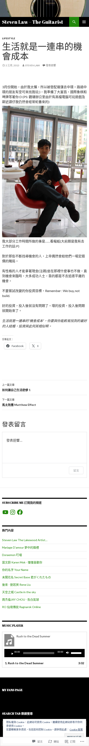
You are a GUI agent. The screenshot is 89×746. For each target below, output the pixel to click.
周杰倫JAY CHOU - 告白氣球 (20, 599)
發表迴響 (51, 65)
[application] (44, 653)
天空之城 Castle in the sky (19, 592)
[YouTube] (5, 512)
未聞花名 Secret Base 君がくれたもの (26, 577)
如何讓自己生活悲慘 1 (16, 387)
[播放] (11, 653)
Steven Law (32, 65)
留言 (76, 470)
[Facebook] (20, 512)
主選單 (84, 22)
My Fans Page (12, 690)
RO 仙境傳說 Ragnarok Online (21, 607)
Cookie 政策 (76, 729)
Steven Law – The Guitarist (32, 22)
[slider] (77, 652)
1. (24, 663)
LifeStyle (8, 38)
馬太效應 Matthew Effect (19, 402)
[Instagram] (12, 512)
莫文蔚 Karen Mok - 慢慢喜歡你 (22, 562)
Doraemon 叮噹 (12, 555)
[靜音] (69, 653)
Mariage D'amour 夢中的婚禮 (20, 547)
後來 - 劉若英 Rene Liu (16, 584)
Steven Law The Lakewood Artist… (24, 540)
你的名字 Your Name (15, 569)
